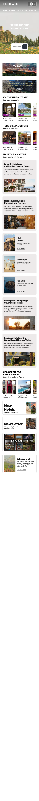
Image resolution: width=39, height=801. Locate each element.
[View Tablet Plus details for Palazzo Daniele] (13, 105)
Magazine (12, 11)
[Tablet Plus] (19, 442)
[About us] (19, 463)
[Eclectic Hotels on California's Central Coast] (19, 177)
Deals (5, 11)
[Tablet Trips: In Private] (19, 86)
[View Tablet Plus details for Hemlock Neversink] (28, 134)
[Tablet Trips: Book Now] (19, 69)
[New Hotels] (19, 408)
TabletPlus (32, 11)
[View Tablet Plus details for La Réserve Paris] (13, 383)
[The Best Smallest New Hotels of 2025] (19, 285)
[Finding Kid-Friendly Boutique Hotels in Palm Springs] (19, 242)
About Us (19, 11)
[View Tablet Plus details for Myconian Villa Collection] (28, 383)
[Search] (24, 46)
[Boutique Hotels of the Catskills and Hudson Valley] (19, 351)
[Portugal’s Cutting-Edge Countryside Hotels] (19, 314)
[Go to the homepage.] (10, 4)
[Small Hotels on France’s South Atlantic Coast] (19, 263)
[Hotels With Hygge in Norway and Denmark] (19, 213)
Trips (25, 11)
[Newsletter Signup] (19, 423)
